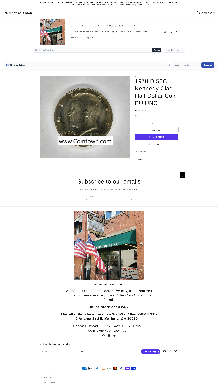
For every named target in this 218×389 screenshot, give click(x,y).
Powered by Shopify (49, 382)
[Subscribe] (129, 197)
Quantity (138, 116)
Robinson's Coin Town (17, 13)
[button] (165, 32)
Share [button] (140, 159)
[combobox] (94, 50)
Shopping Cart (208, 12)
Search (157, 50)
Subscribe (208, 65)
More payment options (156, 144)
